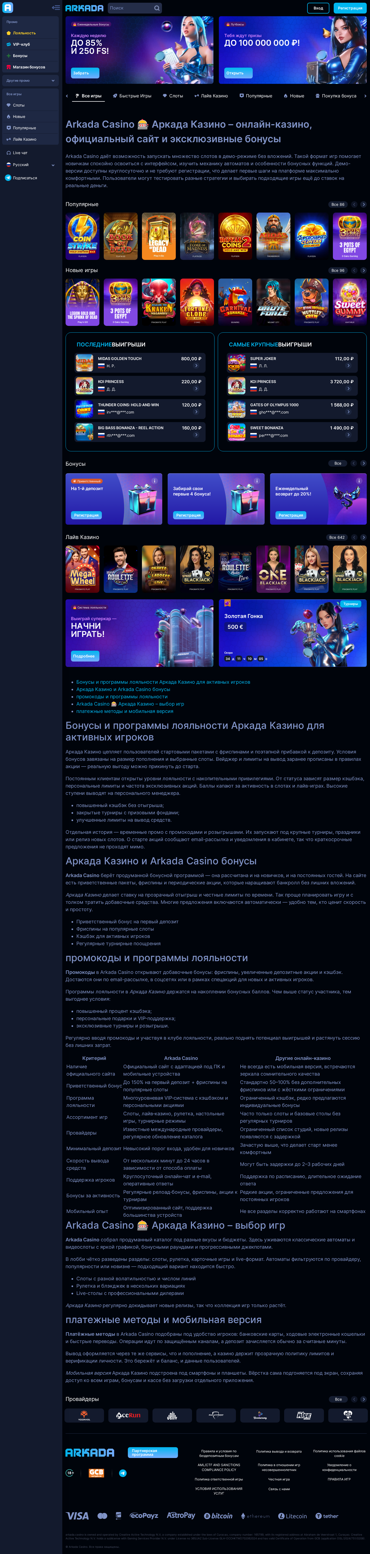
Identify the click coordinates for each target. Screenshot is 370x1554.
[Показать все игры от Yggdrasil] (84, 1415)
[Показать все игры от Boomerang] (260, 1415)
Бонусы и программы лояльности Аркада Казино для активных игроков (163, 682)
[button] (195, 75)
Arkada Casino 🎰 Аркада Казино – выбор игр (130, 704)
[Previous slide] (70, 96)
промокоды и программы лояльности (122, 696)
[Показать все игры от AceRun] (128, 1415)
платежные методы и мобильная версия (124, 711)
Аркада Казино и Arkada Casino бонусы (123, 689)
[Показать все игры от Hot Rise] (304, 1415)
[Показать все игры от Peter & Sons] (348, 1415)
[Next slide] (363, 96)
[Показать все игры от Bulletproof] (216, 1415)
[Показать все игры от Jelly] (172, 1415)
